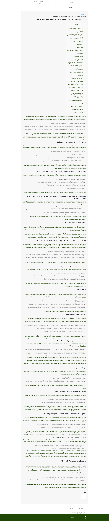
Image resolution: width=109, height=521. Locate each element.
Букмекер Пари (80, 53)
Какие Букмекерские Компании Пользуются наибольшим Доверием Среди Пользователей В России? (76, 71)
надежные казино (82, 168)
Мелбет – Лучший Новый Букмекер (76, 38)
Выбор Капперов (79, 97)
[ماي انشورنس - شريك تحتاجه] (80, 2)
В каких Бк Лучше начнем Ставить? (76, 63)
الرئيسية (84, 7)
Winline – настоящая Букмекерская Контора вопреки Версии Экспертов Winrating (76, 30)
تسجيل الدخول (55, 7)
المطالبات (75, 7)
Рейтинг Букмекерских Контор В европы (75, 26)
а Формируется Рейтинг (78, 68)
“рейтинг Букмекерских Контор (77, 110)
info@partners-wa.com (75, 512)
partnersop (78, 494)
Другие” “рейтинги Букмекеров (77, 112)
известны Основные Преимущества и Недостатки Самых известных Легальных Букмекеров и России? (75, 106)
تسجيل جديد (61, 7)
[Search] (49, 2)
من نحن (80, 7)
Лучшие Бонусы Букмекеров (77, 93)
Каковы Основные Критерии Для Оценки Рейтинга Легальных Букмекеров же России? (76, 78)
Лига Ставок (80, 46)
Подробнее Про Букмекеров (77, 109)
